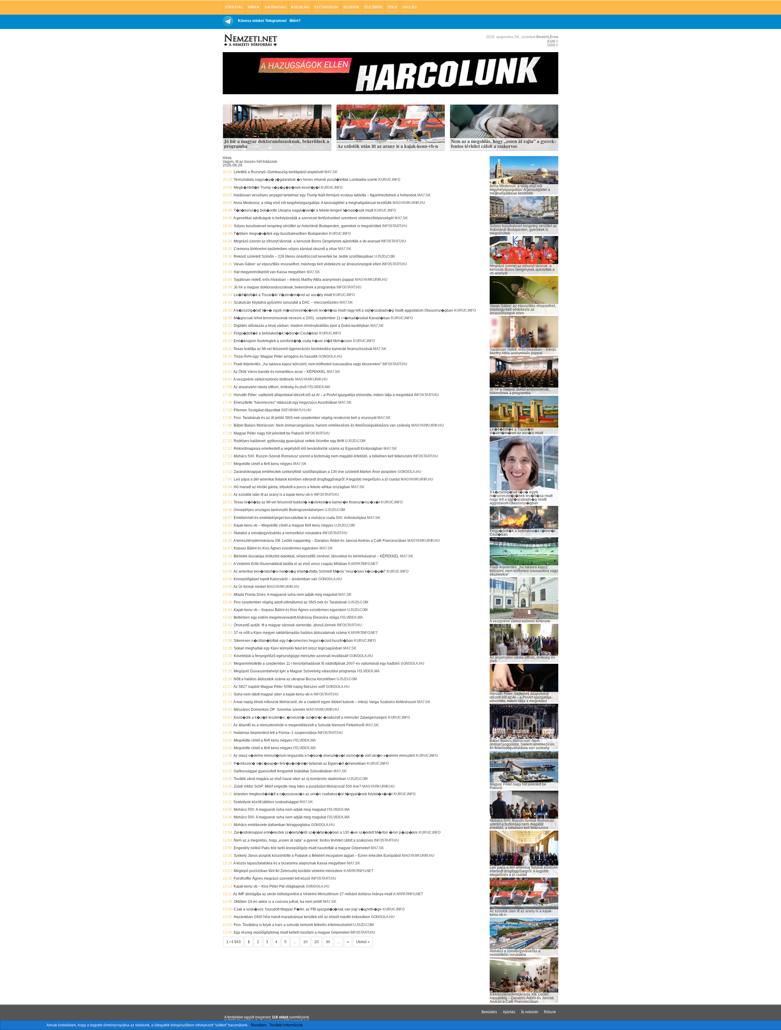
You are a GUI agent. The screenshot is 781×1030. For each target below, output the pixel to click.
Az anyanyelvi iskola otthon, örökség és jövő (270, 387)
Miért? (295, 21)
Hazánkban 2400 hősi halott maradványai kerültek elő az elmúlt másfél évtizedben (302, 917)
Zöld (392, 7)
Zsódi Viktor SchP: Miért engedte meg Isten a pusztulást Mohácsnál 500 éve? (297, 786)
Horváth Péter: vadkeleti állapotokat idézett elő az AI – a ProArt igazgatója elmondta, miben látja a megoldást (323, 395)
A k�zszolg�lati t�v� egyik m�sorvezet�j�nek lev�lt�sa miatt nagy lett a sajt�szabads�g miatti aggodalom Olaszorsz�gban (343, 310)
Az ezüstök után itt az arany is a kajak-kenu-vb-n (387, 146)
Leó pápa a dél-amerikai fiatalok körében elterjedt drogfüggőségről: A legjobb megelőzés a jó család (317, 479)
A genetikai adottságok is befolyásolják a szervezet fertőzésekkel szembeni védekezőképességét (313, 218)
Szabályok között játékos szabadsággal (266, 802)
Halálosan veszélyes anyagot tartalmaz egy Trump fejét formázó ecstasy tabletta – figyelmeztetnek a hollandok (325, 195)
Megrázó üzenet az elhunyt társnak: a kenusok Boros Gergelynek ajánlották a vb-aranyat (307, 241)
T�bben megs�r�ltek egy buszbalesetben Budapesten (281, 233)
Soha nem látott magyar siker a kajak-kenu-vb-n (273, 694)
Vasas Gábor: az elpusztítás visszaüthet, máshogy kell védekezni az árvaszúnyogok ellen (307, 264)
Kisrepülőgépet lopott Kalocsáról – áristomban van (275, 579)
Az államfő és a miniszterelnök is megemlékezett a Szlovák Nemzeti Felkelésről (299, 725)
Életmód (373, 7)
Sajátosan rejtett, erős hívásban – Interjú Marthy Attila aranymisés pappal (294, 279)
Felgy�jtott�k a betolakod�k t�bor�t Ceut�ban (276, 333)
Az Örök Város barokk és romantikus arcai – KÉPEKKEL (279, 372)
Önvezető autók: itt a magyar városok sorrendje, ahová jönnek (285, 625)
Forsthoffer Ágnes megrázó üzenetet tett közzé (272, 878)
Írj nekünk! (529, 1012)
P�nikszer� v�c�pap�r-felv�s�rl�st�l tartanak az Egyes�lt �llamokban (300, 763)
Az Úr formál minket (249, 587)
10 (305, 942)
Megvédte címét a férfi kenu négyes (263, 464)
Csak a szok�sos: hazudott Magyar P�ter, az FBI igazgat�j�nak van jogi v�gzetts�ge (308, 909)
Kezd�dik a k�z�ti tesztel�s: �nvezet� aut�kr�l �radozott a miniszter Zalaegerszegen (310, 717)
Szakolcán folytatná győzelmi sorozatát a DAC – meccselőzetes (286, 302)
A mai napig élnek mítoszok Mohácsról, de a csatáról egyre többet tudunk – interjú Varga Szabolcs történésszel (324, 702)
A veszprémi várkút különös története (263, 379)
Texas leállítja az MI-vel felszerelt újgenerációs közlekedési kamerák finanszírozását (302, 349)
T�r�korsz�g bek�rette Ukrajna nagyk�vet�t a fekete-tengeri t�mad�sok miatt (303, 210)
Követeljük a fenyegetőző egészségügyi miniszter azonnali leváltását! (291, 656)
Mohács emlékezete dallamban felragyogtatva (272, 825)
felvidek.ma (319, 387)
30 (328, 942)
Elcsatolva (326, 7)
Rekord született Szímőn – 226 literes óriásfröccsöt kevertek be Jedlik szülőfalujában (303, 256)
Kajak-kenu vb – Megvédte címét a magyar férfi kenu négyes (283, 525)
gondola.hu (330, 356)
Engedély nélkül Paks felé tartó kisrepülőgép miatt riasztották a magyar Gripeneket (302, 848)
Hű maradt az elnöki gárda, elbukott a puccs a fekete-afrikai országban (292, 487)
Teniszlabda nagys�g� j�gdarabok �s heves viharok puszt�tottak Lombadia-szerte (305, 179)
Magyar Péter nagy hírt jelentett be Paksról (269, 433)
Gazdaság (275, 7)
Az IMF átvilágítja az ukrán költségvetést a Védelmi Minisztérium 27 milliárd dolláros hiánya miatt (312, 894)
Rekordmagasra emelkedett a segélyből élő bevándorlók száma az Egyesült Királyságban (308, 448)
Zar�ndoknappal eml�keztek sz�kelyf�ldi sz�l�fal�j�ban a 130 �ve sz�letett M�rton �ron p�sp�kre (326, 832)
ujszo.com (384, 256)
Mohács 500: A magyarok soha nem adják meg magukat (280, 809)
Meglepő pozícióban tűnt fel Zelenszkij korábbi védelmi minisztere (288, 871)
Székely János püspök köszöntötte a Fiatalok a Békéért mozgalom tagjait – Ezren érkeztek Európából (317, 855)
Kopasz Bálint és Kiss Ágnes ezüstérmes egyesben (276, 548)
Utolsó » (363, 942)
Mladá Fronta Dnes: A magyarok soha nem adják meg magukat (285, 594)
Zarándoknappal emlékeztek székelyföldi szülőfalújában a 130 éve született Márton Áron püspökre (315, 472)
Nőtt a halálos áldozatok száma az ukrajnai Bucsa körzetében (285, 679)
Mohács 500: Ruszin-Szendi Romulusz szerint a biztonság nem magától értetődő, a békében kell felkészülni (323, 456)
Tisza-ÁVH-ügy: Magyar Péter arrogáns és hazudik (276, 356)
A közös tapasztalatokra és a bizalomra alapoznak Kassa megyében (289, 863)
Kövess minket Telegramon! (262, 21)
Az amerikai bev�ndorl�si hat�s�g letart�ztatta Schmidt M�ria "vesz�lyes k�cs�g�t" (309, 571)
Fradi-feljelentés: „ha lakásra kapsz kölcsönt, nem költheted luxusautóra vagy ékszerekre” (307, 364)
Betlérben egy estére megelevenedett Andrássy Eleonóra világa (286, 617)
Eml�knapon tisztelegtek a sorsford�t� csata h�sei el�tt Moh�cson (293, 341)
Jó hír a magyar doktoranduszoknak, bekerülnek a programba (276, 143)
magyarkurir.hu (409, 203)
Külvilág (300, 7)
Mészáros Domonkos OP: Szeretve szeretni (269, 709)
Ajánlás (509, 1012)
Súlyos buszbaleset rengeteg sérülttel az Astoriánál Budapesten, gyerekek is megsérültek (307, 226)
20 (317, 942)
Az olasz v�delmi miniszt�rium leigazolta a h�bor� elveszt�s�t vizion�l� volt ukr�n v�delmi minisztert (324, 755)
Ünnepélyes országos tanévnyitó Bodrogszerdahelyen (279, 510)
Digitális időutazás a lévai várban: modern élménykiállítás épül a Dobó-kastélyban (301, 326)
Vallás (409, 7)
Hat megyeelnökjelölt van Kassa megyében (270, 272)
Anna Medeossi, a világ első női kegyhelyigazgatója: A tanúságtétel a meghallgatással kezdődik (312, 203)
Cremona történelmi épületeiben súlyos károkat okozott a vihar (285, 249)
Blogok (351, 7)
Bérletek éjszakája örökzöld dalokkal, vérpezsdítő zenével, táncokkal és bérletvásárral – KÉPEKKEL (316, 556)
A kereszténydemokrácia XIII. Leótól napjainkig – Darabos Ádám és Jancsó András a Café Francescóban (319, 540)
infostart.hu (394, 226)
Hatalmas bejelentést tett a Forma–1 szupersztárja (275, 733)
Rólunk (550, 1012)
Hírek (254, 7)
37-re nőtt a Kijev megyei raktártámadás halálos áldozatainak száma (290, 633)
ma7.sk (330, 172)
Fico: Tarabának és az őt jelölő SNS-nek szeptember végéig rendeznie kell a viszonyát (305, 418)
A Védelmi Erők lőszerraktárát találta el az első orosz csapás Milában (290, 564)
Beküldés (489, 1012)
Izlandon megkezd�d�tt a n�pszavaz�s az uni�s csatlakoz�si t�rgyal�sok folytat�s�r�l (313, 794)
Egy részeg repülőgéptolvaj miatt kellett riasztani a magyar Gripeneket (291, 932)
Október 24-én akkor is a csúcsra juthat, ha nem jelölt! (278, 901)
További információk (286, 1025)
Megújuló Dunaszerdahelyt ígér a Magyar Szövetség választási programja (295, 671)
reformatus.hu (296, 410)
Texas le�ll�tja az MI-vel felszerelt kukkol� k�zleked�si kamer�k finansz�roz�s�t (307, 502)
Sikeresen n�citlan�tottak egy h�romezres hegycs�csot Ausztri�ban (293, 640)
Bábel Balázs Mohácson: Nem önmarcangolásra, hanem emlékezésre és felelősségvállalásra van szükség (322, 425)
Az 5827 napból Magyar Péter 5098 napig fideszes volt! (279, 687)
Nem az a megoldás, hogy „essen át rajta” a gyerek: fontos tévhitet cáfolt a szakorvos (503, 143)
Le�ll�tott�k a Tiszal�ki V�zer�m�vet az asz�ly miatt (283, 295)
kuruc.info (389, 179)
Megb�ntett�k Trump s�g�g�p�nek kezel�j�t (277, 187)
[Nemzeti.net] (250, 40)
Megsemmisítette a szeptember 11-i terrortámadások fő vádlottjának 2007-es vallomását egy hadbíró (317, 663)
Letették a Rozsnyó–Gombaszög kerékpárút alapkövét (278, 172)
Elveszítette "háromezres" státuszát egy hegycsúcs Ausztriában (285, 402)
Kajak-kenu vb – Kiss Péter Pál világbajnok (269, 886)
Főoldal (234, 7)
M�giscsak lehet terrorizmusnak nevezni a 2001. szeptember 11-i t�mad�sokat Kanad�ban (312, 318)
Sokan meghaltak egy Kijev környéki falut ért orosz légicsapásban (288, 648)
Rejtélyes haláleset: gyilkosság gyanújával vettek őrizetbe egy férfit (289, 441)
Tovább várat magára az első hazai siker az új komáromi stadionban (290, 779)
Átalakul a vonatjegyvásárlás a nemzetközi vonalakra (278, 533)
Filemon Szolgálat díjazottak (257, 410)
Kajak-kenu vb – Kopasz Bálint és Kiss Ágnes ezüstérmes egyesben (290, 610)
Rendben (259, 1025)
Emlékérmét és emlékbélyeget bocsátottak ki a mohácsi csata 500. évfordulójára (300, 518)
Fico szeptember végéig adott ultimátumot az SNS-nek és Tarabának (290, 602)
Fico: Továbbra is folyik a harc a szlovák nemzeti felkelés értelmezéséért (293, 925)
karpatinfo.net (363, 564)
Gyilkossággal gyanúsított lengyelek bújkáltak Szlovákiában (283, 771)
